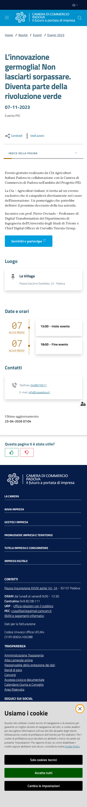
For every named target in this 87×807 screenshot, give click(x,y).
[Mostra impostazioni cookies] (83, 403)
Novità (23, 35)
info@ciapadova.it (39, 392)
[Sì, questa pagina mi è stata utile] (11, 452)
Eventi (37, 35)
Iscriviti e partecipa (26, 241)
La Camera (11, 496)
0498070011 (39, 385)
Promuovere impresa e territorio (28, 535)
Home (9, 35)
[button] (79, 17)
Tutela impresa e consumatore (26, 548)
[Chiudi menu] (72, 8)
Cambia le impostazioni (44, 785)
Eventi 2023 (55, 35)
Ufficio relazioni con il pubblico (33, 606)
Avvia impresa (14, 509)
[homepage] (45, 17)
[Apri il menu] (6, 17)
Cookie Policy (72, 746)
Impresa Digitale (16, 561)
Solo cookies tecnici (43, 759)
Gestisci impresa (16, 522)
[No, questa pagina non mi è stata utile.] (27, 452)
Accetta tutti (43, 772)
